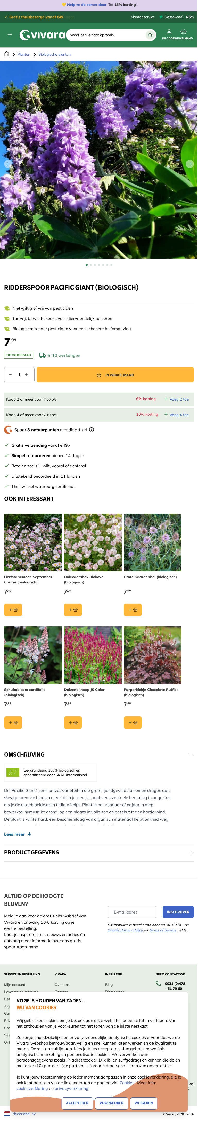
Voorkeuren (112, 1103)
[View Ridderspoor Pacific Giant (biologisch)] (87, 265)
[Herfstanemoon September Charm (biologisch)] (33, 542)
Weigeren (144, 1103)
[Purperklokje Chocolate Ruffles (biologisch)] (153, 655)
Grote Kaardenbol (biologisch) (150, 577)
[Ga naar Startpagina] (6, 54)
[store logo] (42, 35)
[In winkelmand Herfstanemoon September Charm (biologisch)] (13, 610)
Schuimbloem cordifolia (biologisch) (25, 692)
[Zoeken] (150, 35)
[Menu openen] (9, 34)
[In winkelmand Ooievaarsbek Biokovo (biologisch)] (73, 610)
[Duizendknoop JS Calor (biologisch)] (93, 655)
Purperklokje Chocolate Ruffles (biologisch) (151, 692)
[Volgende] (190, 164)
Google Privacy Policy (125, 930)
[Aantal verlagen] (8, 374)
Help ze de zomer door (86, 4)
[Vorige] (8, 164)
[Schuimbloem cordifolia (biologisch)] (33, 655)
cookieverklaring (32, 1088)
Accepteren (77, 1103)
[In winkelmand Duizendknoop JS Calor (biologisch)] (73, 722)
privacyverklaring (71, 1088)
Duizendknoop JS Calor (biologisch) (84, 692)
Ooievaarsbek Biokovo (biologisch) (83, 579)
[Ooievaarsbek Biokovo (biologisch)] (93, 542)
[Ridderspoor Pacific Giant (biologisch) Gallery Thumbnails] (99, 265)
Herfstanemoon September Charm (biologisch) (28, 579)
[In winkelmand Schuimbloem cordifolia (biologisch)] (13, 722)
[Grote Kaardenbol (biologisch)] (153, 542)
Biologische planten (54, 54)
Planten (24, 54)
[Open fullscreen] (99, 160)
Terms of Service (162, 930)
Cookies (127, 1082)
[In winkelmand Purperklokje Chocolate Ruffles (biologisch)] (133, 722)
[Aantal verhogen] (29, 374)
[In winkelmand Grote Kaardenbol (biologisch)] (133, 610)
